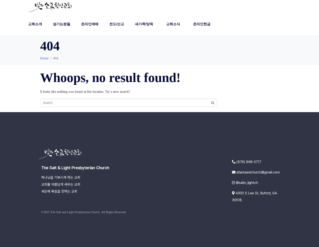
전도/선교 (116, 24)
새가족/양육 (144, 24)
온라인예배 (90, 24)
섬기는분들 (61, 24)
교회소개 (35, 24)
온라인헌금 (201, 24)
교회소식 (173, 24)
